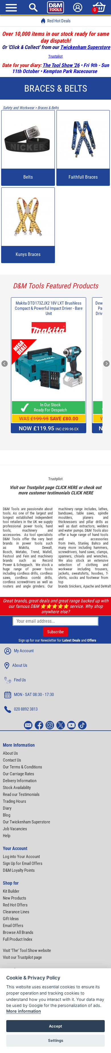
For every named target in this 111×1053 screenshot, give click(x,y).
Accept (55, 1026)
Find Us (20, 680)
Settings (55, 1040)
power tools (33, 526)
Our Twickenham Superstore (26, 822)
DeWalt (106, 586)
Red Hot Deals (59, 20)
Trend (35, 552)
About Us (19, 665)
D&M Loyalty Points (19, 870)
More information (23, 1011)
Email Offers (13, 925)
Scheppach (24, 565)
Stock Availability (17, 787)
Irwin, (72, 543)
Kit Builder (11, 891)
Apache (88, 586)
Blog (6, 815)
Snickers (75, 586)
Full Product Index (17, 939)
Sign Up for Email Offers (22, 863)
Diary (7, 808)
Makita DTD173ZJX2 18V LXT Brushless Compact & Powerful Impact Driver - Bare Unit (49, 308)
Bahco (96, 543)
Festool (8, 556)
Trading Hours (14, 801)
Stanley (83, 543)
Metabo (21, 552)
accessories (11, 535)
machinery (29, 530)
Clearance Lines (16, 911)
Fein (26, 556)
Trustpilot (55, 56)
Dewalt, (47, 547)
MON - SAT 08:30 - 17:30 (34, 694)
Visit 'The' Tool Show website (27, 950)
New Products (14, 898)
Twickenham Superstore (85, 47)
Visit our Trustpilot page (22, 957)
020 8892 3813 (26, 709)
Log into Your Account (21, 856)
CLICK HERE (66, 487)
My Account (24, 650)
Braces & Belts (48, 108)
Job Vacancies (15, 828)
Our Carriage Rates (18, 773)
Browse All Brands (18, 932)
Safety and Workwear (18, 108)
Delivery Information (19, 780)
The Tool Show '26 (60, 65)
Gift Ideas (11, 918)
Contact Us (12, 760)
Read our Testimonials (21, 794)
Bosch (7, 552)
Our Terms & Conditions (22, 767)
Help (6, 835)
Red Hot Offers (15, 905)
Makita (24, 547)
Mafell (47, 552)
